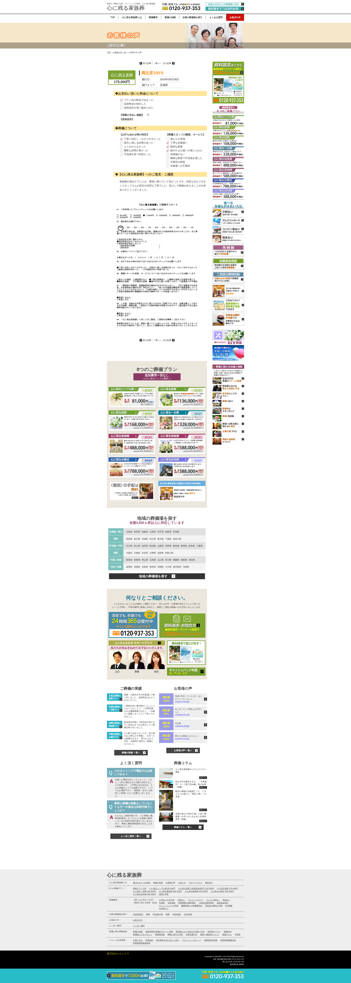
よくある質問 (216, 17)
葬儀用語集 (160, 934)
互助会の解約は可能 (213, 906)
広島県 (153, 560)
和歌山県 (169, 553)
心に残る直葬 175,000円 (227, 888)
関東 (116, 539)
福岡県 (129, 567)
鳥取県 (129, 560)
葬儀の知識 (170, 17)
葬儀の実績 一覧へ (131, 752)
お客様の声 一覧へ (183, 750)
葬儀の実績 (158, 883)
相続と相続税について (209, 934)
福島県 (168, 532)
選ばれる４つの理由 (141, 883)
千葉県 (168, 539)
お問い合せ (138, 940)
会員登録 (171, 903)
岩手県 (160, 532)
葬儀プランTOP (140, 888)
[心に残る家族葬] (132, 444)
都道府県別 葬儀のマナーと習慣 (159, 932)
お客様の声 (170, 883)
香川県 (168, 560)
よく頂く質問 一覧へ (131, 836)
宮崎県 (160, 567)
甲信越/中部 (158, 914)
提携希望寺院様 (210, 940)
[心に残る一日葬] (181, 397)
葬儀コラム (227, 934)
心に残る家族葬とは (132, 17)
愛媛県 (176, 560)
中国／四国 (115, 560)
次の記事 (167, 63)
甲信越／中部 (115, 546)
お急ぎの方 (235, 17)
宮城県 (176, 532)
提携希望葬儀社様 (228, 940)
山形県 (153, 532)
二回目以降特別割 (206, 903)
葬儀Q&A (228, 932)
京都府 (137, 553)
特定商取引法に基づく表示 (167, 940)
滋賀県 (160, 553)
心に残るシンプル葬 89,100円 (162, 888)
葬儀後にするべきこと (142, 934)
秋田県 (137, 532)
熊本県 (153, 567)
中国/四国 (176, 914)
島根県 (137, 560)
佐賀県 (145, 567)
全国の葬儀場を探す (192, 17)
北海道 (129, 532)
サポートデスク (195, 883)
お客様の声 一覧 (119, 52)
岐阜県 (192, 546)
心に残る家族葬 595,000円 (196, 891)
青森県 (145, 532)
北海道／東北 (115, 532)
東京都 (160, 539)
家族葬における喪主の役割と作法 (190, 932)
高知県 (192, 560)
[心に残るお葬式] (132, 467)
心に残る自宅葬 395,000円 (144, 894)
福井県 (145, 546)
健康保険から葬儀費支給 (191, 906)
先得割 (162, 903)
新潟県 (153, 546)
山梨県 (160, 546)
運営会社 (209, 883)
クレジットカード (195, 900)
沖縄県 (186, 567)
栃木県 (137, 539)
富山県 (137, 546)
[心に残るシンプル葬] (132, 397)
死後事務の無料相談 (187, 903)
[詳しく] (132, 491)
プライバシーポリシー (191, 940)
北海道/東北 (138, 914)
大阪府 (129, 553)
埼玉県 (153, 539)
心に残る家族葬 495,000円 (170, 891)
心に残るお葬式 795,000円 (222, 891)
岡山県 (145, 560)
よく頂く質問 (139, 926)
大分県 (168, 567)
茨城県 (145, 539)
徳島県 (184, 560)
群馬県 (129, 539)
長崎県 (137, 567)
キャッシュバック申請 (168, 906)
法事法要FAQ (191, 934)
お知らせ (182, 883)
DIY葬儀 (228, 906)
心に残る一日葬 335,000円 (144, 891)
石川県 (129, 546)
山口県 (160, 560)
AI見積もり (164, 909)
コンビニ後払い (213, 900)
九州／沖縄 (115, 567)
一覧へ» (157, 63)
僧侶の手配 (164, 894)
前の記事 (147, 63)
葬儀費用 (153, 17)
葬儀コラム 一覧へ (183, 827)
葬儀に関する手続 (175, 934)
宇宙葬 (237, 934)
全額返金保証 (222, 903)
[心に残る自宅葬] (181, 467)
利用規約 (149, 940)
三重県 (199, 546)
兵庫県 (153, 553)
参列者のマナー (214, 932)
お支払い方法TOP (167, 900)
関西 (116, 553)
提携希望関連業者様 (141, 943)
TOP (112, 17)
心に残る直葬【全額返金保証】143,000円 (196, 888)
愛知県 (176, 546)
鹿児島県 (177, 567)
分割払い (181, 900)
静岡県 (184, 546)
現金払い (226, 900)
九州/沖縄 (188, 914)
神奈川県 (177, 539)
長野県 (168, 546)
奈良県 (145, 553)
